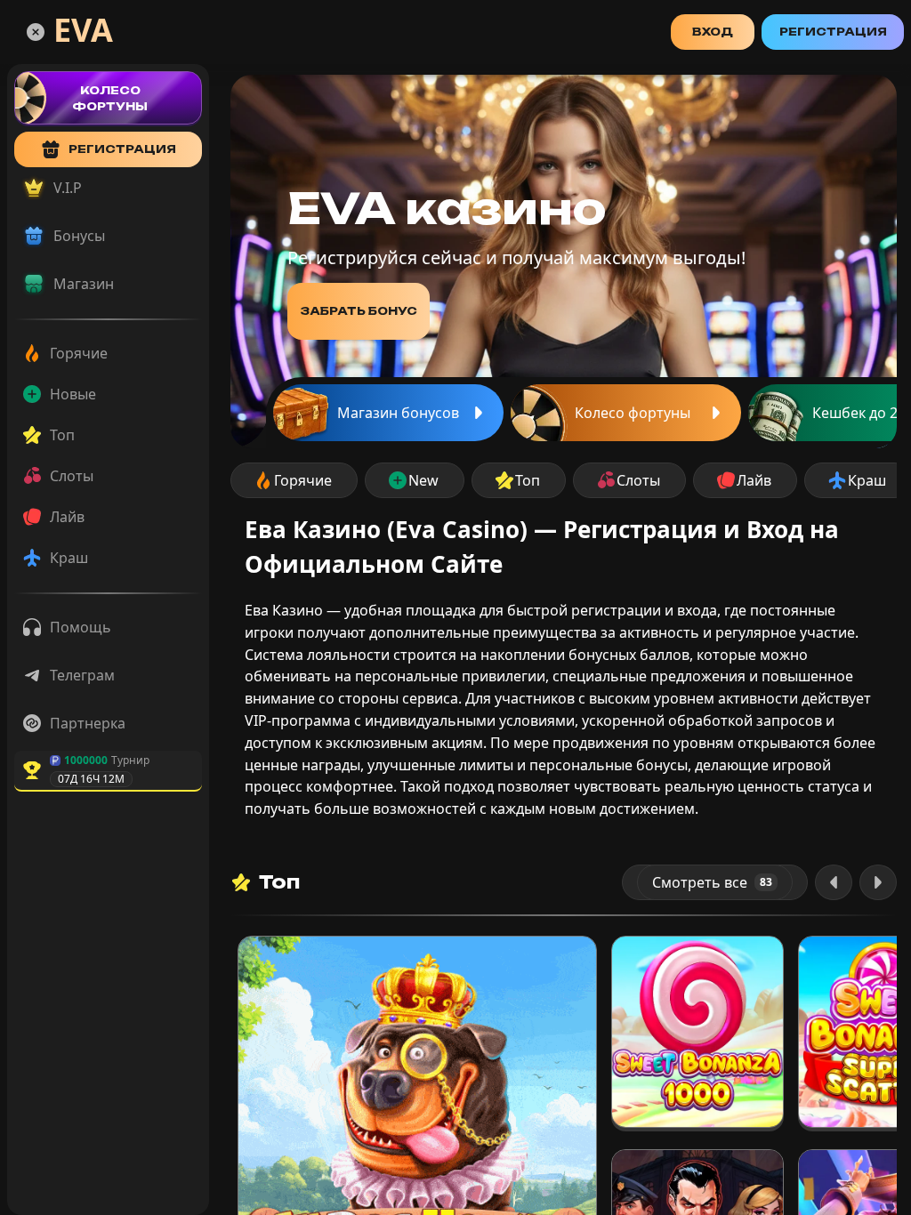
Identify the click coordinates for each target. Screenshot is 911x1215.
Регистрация (833, 31)
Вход (712, 31)
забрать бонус (358, 311)
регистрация (122, 149)
